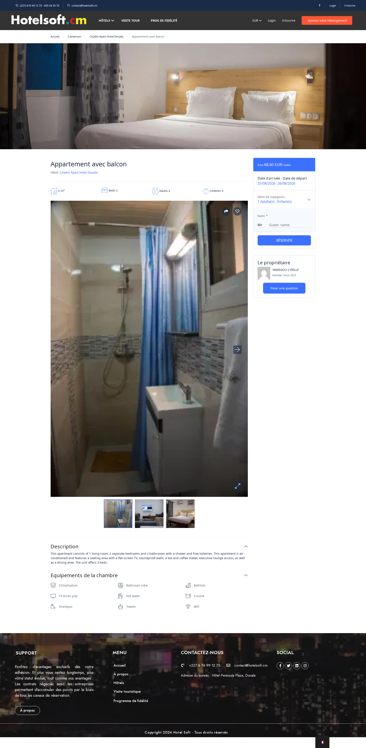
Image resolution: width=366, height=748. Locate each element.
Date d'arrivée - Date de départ (282, 178)
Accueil (55, 36)
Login (333, 5)
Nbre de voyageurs (271, 197)
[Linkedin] (296, 665)
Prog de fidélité (164, 20)
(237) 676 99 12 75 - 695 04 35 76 (39, 5)
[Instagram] (305, 665)
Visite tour (130, 20)
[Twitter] (288, 665)
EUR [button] (255, 20)
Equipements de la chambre (84, 575)
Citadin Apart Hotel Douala (106, 36)
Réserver (284, 240)
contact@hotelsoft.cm (84, 5)
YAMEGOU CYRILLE (285, 270)
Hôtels (104, 20)
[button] (237, 486)
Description (65, 546)
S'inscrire (349, 5)
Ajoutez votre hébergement (327, 20)
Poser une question (284, 288)
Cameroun (74, 36)
